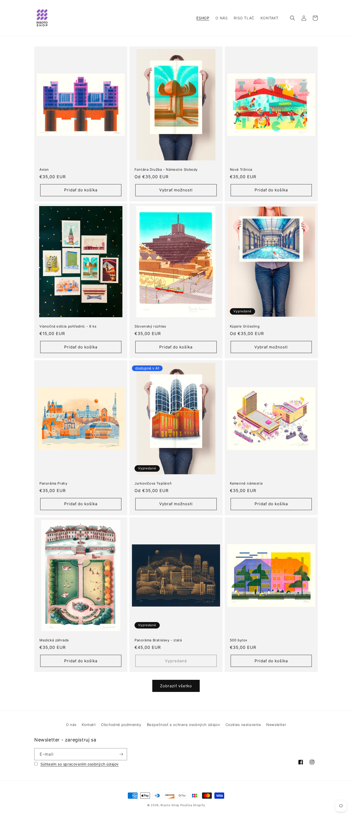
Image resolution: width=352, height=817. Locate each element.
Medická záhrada (54, 640)
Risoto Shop (170, 805)
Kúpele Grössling (245, 326)
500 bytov (238, 640)
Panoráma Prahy (53, 483)
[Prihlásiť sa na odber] (121, 754)
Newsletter (276, 724)
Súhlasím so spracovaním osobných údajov (79, 764)
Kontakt (89, 724)
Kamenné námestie (246, 483)
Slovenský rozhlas (150, 326)
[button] (292, 18)
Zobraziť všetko (176, 685)
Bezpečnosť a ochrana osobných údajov (183, 724)
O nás (71, 724)
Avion (44, 169)
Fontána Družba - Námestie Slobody (166, 169)
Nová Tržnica (241, 169)
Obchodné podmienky (121, 724)
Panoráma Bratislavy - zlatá (158, 640)
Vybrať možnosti (176, 189)
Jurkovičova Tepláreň (153, 483)
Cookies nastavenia (243, 724)
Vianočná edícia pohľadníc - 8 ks (67, 326)
